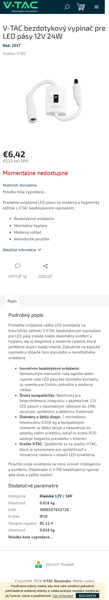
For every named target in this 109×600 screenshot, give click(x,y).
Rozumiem (87, 595)
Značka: (14, 53)
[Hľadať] (67, 7)
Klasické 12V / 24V (56, 496)
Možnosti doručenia (20, 185)
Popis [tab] (12, 301)
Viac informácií (62, 596)
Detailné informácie (19, 249)
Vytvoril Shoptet (60, 564)
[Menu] (96, 7)
